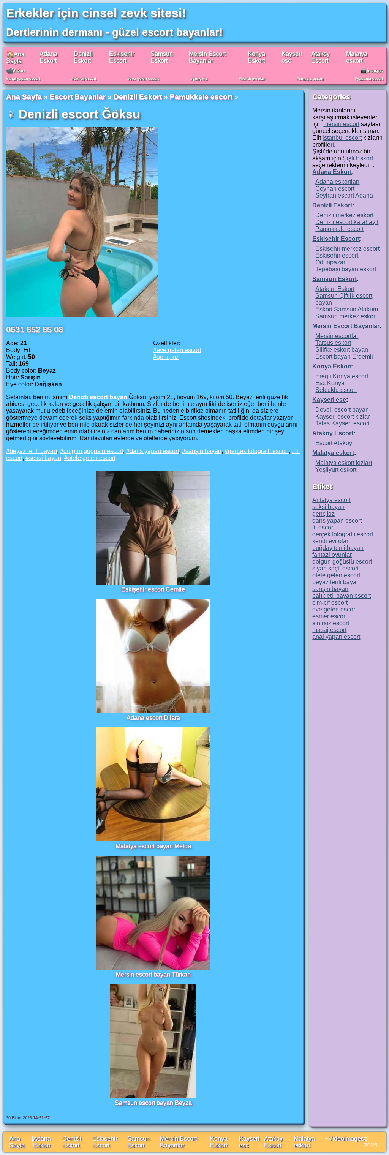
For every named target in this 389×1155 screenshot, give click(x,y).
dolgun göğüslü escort (93, 451)
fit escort (323, 527)
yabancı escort (370, 78)
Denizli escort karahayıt (346, 222)
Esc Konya (330, 383)
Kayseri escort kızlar (342, 416)
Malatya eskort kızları (343, 463)
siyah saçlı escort (335, 568)
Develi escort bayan (342, 409)
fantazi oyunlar (332, 554)
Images (354, 1138)
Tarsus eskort (333, 343)
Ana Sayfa (24, 97)
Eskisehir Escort (121, 57)
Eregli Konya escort (341, 376)
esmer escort (329, 616)
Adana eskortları (337, 182)
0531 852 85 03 (34, 329)
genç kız (200, 78)
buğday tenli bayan (338, 548)
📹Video (15, 70)
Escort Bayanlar (78, 97)
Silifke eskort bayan (341, 349)
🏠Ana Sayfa (15, 57)
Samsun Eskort (161, 57)
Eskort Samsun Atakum (346, 309)
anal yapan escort (24, 78)
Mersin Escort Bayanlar (207, 57)
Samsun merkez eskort (346, 316)
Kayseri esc (329, 400)
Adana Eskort (48, 57)
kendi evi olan (253, 78)
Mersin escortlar (336, 336)
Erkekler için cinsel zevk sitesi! (96, 13)
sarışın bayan (203, 451)
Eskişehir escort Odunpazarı (336, 258)
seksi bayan (45, 458)
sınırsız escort (311, 78)
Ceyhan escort (334, 188)
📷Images (372, 70)
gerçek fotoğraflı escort (258, 451)
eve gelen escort (144, 78)
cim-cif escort (85, 78)
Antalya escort (331, 500)
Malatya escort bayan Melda (153, 846)
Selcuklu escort (336, 390)
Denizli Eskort (83, 57)
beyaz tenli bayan (33, 451)
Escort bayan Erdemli (344, 356)
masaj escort (329, 630)
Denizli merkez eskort (344, 215)
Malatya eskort (356, 57)
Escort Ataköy (333, 443)
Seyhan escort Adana (344, 195)
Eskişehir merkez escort (347, 248)
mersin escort (341, 124)
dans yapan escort (154, 451)
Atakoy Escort (320, 57)
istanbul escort (342, 137)
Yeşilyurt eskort (335, 469)
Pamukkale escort (201, 97)
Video (336, 1138)
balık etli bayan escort (341, 596)
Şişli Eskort (358, 158)
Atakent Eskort (334, 289)
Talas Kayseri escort (342, 423)
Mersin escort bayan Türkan (153, 974)
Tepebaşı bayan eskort (345, 269)
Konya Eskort (256, 57)
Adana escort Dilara (153, 717)
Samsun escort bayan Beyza (153, 1103)
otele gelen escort (91, 458)
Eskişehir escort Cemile (153, 589)
